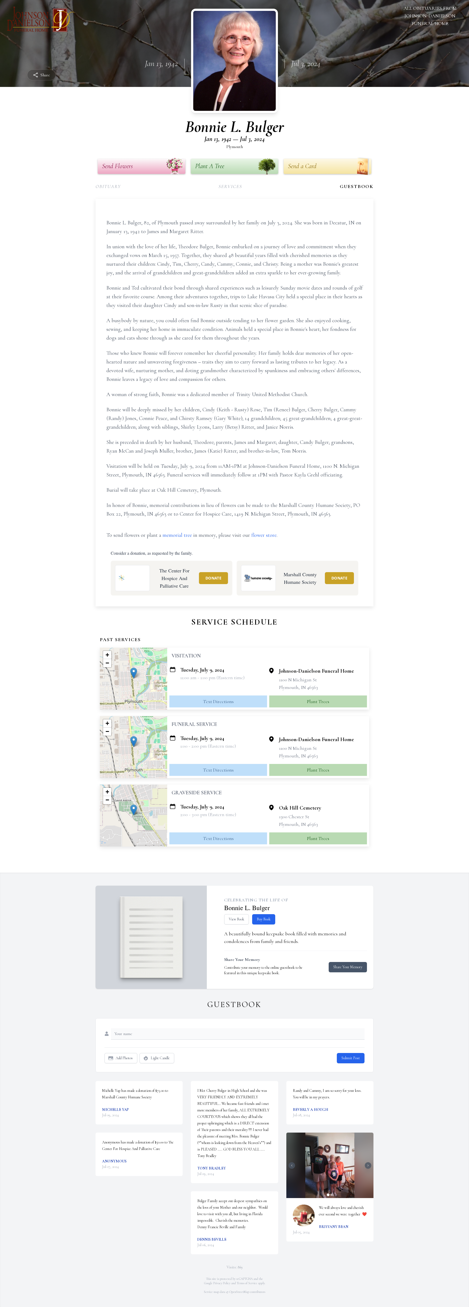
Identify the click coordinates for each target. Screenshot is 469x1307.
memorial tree (177, 535)
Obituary (108, 186)
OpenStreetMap (239, 1292)
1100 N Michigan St (298, 680)
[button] (133, 673)
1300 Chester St (294, 817)
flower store (264, 535)
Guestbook (356, 186)
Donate (213, 578)
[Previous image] (292, 1165)
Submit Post (350, 1058)
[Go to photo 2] (331, 1195)
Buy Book (264, 919)
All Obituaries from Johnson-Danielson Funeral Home (430, 15)
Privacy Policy (221, 1283)
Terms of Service (247, 1283)
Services (230, 186)
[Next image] (368, 1165)
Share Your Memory (347, 967)
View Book (236, 919)
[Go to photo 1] (328, 1194)
